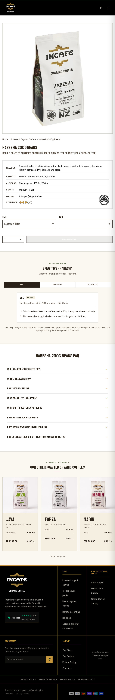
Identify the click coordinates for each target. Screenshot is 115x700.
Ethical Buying (69, 662)
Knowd (26, 693)
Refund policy (67, 679)
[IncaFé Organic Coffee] (10, 8)
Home (5, 139)
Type (61, 217)
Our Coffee (68, 656)
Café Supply (97, 582)
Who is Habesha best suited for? (23, 369)
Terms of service (48, 679)
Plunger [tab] (57, 285)
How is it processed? (18, 388)
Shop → (31, 541)
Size (4, 217)
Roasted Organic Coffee (23, 139)
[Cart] (101, 7)
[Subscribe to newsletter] (49, 659)
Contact (66, 668)
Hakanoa (66, 617)
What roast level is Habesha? (22, 398)
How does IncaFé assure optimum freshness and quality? (36, 437)
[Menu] (108, 8)
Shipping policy (86, 679)
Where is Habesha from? (19, 378)
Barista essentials (71, 611)
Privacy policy (28, 679)
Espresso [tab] (93, 285)
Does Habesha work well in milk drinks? (27, 427)
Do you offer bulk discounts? (22, 417)
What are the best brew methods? (24, 407)
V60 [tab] (22, 285)
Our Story (67, 650)
